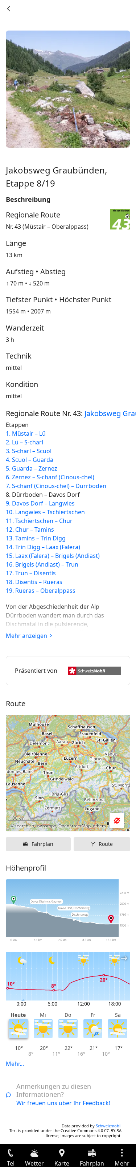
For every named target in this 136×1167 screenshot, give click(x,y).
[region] (68, 773)
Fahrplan (42, 843)
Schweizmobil (108, 1125)
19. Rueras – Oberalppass (40, 591)
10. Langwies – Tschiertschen (45, 512)
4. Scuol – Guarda (29, 460)
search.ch (24, 826)
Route (106, 843)
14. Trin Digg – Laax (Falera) (43, 547)
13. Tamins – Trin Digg (36, 538)
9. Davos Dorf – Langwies (40, 503)
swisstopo (46, 826)
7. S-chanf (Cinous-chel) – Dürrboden (56, 486)
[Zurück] (8, 8)
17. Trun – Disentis (31, 573)
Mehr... (15, 1064)
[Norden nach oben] (96, 821)
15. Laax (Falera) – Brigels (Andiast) (53, 556)
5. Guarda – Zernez (31, 468)
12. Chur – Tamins (30, 529)
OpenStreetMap (74, 826)
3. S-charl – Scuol (28, 451)
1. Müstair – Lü (26, 433)
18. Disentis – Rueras (34, 582)
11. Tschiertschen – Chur (39, 521)
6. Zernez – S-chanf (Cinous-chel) (50, 477)
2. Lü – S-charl (24, 442)
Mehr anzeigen (26, 636)
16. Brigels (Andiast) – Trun (42, 564)
